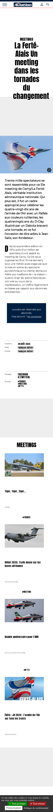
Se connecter (34, 316)
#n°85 (7, 507)
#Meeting (22, 383)
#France (22, 381)
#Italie (8, 653)
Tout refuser (38, 803)
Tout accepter (18, 803)
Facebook (23, 374)
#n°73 (21, 386)
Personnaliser (13, 808)
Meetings (26, 445)
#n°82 (22, 653)
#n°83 (15, 582)
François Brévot (25, 347)
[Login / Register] (42, 4)
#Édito (8, 734)
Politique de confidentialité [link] (36, 808)
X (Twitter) (24, 377)
